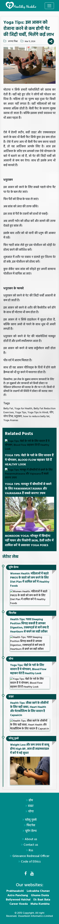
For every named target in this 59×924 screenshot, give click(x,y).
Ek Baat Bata (41, 899)
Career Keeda (19, 904)
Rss (31, 850)
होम (31, 800)
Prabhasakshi (15, 891)
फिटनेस (12, 613)
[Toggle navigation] (49, 5)
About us (31, 839)
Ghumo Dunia (40, 895)
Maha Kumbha (39, 904)
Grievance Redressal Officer (30, 856)
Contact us (31, 844)
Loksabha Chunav (38, 891)
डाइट (11, 697)
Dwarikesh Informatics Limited (35, 916)
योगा (11, 659)
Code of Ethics (31, 861)
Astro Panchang (17, 895)
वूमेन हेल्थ (13, 567)
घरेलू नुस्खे (14, 738)
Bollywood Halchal (18, 899)
